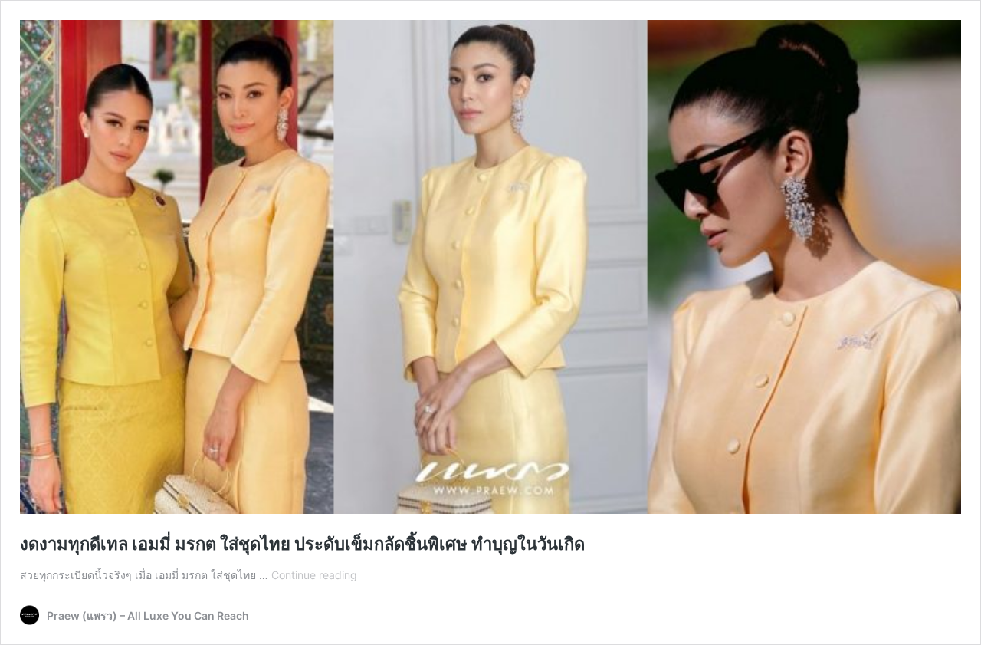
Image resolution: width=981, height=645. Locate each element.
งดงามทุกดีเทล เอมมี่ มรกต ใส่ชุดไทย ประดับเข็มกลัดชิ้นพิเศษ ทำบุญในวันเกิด (302, 544)
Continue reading (314, 574)
